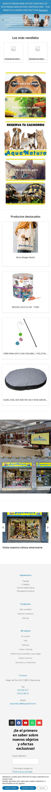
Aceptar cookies (10, 788)
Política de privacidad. (22, 771)
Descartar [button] (43, 10)
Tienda (25, 581)
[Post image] (25, 527)
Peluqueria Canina (25, 591)
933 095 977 (22, 690)
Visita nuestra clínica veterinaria (22, 547)
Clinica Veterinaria (25, 587)
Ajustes (42, 788)
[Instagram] (12, 723)
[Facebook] (19, 723)
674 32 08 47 (23, 693)
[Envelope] (39, 723)
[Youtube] (25, 723)
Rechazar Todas (28, 788)
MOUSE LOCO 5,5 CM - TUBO (25, 307)
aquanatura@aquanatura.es (23, 703)
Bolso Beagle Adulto (25, 257)
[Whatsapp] (32, 723)
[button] (2, 19)
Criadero (26, 584)
